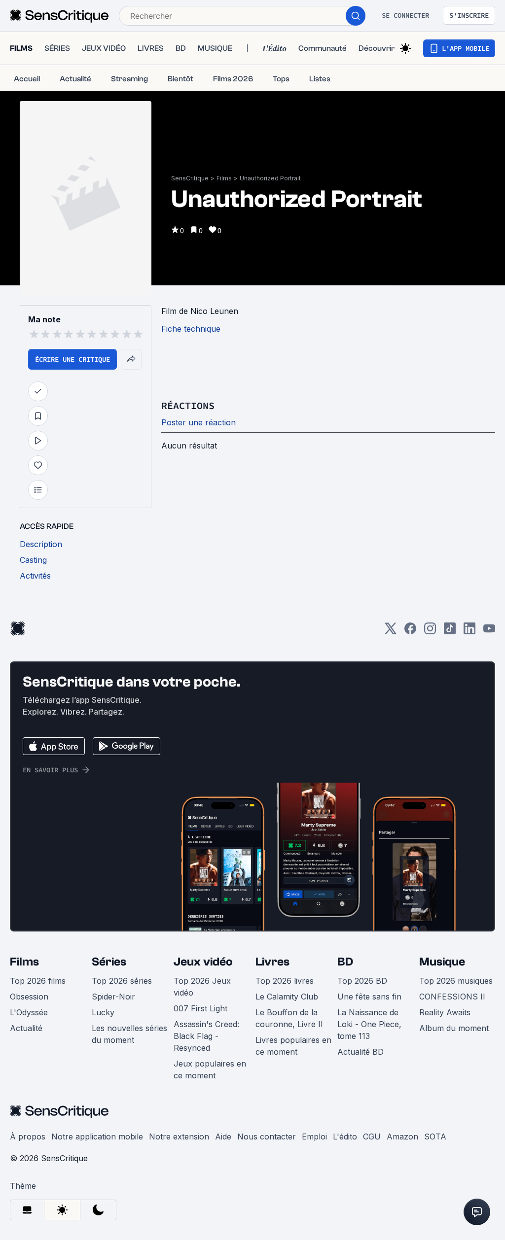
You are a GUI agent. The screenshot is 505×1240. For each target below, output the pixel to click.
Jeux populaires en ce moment (210, 1069)
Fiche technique (190, 329)
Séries (109, 961)
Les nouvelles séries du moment (129, 1034)
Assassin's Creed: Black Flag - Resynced (206, 1036)
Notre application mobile (97, 1136)
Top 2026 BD (362, 981)
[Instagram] (430, 631)
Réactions (188, 405)
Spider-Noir (113, 996)
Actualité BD (360, 1052)
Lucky (103, 1012)
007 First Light (200, 1008)
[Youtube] (489, 631)
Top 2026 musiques (456, 981)
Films (224, 178)
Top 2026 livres (284, 981)
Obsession (29, 996)
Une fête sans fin (369, 996)
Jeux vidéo (203, 961)
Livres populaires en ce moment (293, 1046)
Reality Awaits (444, 1012)
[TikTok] (450, 631)
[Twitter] (391, 631)
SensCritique (190, 178)
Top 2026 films (38, 981)
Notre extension (179, 1136)
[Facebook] (410, 631)
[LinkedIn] (469, 631)
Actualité (26, 1028)
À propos (27, 1136)
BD (345, 961)
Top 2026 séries (122, 981)
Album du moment (454, 1028)
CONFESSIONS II (452, 996)
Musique (442, 961)
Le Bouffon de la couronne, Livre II (289, 1018)
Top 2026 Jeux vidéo (202, 987)
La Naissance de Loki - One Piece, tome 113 (369, 1024)
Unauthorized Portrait (270, 178)
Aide (223, 1136)
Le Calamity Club (286, 996)
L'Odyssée (29, 1012)
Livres (272, 961)
